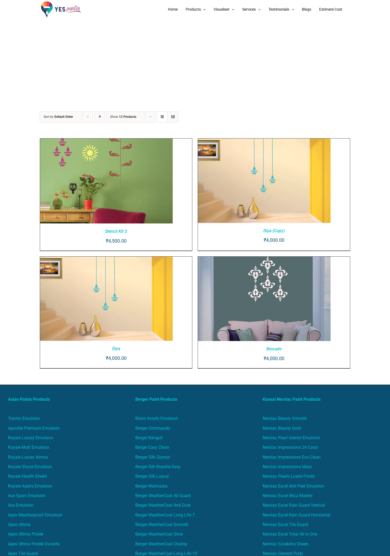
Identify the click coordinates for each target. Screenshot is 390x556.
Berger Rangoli (149, 437)
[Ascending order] (99, 116)
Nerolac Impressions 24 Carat (290, 447)
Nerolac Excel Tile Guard (285, 524)
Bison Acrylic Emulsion (156, 418)
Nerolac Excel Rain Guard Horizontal (296, 515)
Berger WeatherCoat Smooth (161, 524)
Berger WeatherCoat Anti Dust (163, 505)
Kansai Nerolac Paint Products (291, 399)
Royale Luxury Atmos (28, 457)
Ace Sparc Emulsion (26, 495)
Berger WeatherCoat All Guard (163, 495)
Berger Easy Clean (152, 447)
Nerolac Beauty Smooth (285, 418)
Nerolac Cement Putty (283, 553)
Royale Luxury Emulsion (30, 437)
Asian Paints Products (29, 399)
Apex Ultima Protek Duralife (33, 543)
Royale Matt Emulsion (28, 447)
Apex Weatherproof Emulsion (35, 515)
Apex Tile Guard (23, 553)
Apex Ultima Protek (26, 534)
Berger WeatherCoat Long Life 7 (165, 515)
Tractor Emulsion (24, 418)
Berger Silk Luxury (152, 476)
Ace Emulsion (20, 505)
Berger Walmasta (151, 486)
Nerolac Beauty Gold (282, 428)
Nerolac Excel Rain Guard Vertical (294, 505)
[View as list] (173, 117)
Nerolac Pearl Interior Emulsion (291, 437)
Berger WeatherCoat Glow (159, 534)
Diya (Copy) (274, 230)
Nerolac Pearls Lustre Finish (289, 476)
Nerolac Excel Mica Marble (287, 495)
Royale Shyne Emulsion (30, 466)
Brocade (273, 348)
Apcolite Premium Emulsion (34, 428)
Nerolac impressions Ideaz (287, 466)
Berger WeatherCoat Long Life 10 (166, 553)
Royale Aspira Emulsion (30, 486)
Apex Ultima (19, 524)
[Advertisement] (195, 58)
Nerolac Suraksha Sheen (286, 543)
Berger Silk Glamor (152, 457)
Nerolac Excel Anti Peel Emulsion (293, 486)
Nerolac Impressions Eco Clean (291, 457)
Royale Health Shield (27, 476)
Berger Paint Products (156, 399)
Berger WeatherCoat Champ (161, 543)
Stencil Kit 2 (116, 231)
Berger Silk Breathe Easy (158, 466)
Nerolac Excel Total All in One (290, 534)
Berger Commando (152, 428)
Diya (116, 348)
